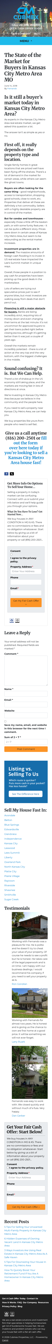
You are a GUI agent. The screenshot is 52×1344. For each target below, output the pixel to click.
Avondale (9, 815)
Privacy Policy (9, 1306)
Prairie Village (12, 876)
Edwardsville (11, 829)
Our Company (21, 33)
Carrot (5, 1340)
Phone (14, 577)
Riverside (9, 885)
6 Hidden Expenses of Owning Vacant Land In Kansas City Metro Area (23, 1242)
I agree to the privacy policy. (23, 560)
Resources (43, 1302)
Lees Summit (12, 852)
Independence (13, 838)
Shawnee (9, 890)
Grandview (10, 834)
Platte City (10, 871)
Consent (15, 551)
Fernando (12, 88)
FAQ (19, 1302)
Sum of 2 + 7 (12, 737)
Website (9, 710)
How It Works (9, 1302)
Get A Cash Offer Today (26, 28)
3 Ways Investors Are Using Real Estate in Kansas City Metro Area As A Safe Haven (25, 1254)
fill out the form (30, 440)
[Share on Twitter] (12, 473)
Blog (37, 33)
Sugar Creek (11, 899)
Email (14, 588)
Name (8, 689)
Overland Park (12, 862)
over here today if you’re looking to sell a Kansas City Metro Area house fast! (26, 455)
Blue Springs (11, 824)
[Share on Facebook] (6, 473)
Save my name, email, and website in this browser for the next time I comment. (25, 728)
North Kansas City (14, 866)
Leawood (9, 848)
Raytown (9, 880)
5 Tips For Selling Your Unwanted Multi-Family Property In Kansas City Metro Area (25, 1230)
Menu (25, 41)
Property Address (21, 566)
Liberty (8, 857)
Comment (11, 653)
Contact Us (32, 1298)
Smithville (10, 894)
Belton (8, 820)
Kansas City (11, 843)
